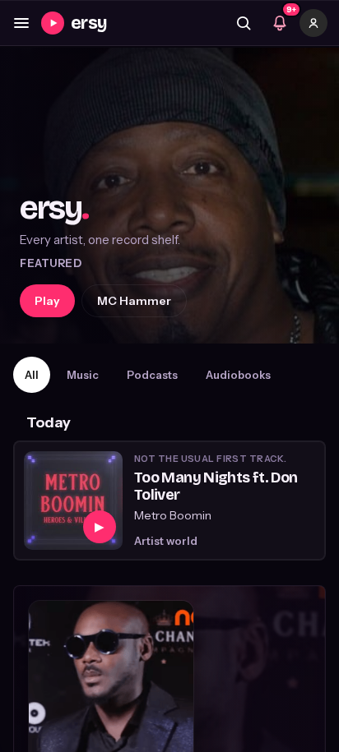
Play (47, 300)
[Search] (243, 23)
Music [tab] (83, 374)
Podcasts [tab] (152, 374)
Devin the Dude (142, 300)
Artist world (165, 540)
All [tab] (32, 374)
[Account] (313, 23)
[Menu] (21, 23)
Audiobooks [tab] (238, 374)
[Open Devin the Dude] (169, 196)
